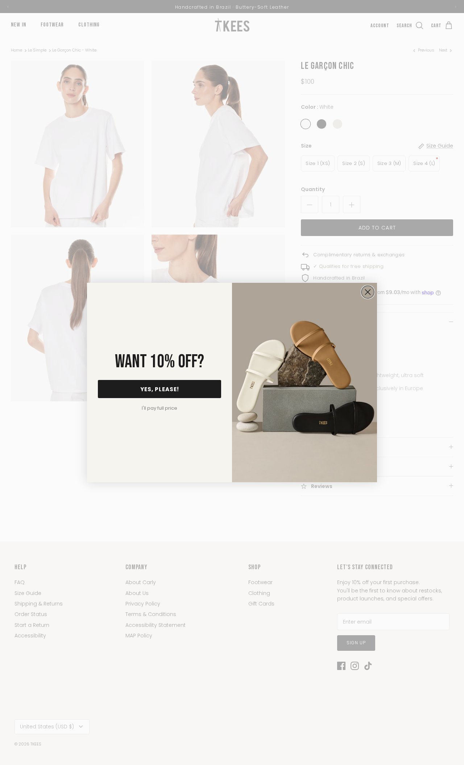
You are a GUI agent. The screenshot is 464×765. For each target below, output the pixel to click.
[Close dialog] (367, 292)
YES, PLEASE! (159, 389)
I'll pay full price (159, 408)
